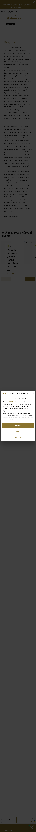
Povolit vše (18, 425)
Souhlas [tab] (4, 393)
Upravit (17, 431)
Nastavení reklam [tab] (23, 393)
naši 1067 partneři (12, 402)
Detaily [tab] (12, 393)
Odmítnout (18, 437)
